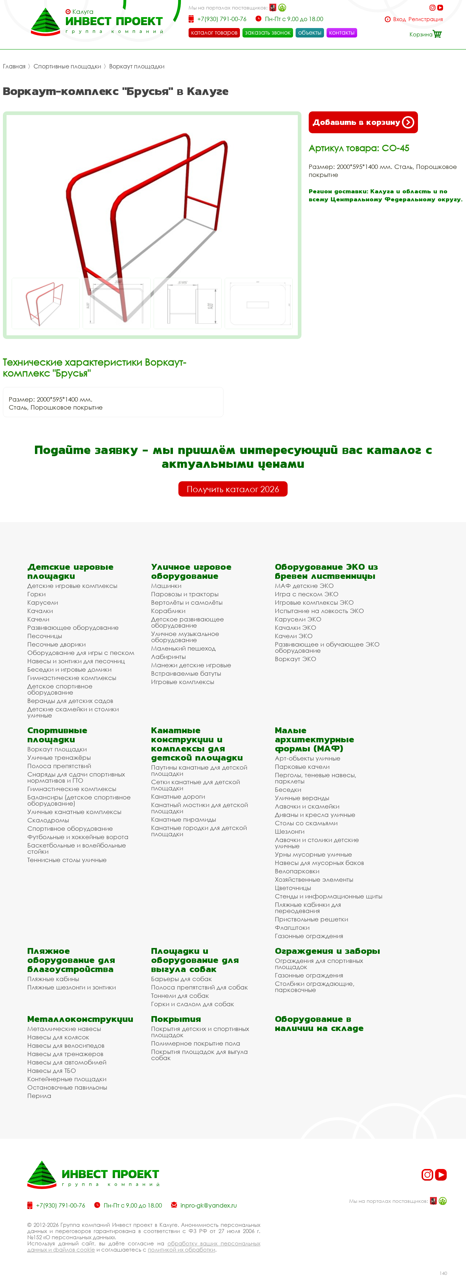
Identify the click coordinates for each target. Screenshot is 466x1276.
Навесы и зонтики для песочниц (76, 661)
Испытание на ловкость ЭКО (319, 611)
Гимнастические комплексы (71, 678)
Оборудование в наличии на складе (319, 1023)
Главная (14, 66)
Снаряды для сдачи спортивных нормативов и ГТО (76, 777)
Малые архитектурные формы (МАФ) (314, 739)
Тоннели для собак (180, 995)
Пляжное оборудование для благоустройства (71, 959)
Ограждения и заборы (327, 950)
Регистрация (425, 19)
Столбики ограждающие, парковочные (315, 986)
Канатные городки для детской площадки (199, 831)
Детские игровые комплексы (72, 585)
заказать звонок (268, 32)
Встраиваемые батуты (186, 673)
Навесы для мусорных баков (319, 863)
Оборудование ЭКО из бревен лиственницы (326, 571)
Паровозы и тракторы (184, 594)
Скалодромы (48, 820)
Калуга (83, 11)
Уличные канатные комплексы (74, 812)
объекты (309, 32)
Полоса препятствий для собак (199, 987)
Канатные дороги (178, 796)
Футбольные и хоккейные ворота (78, 837)
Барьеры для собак (181, 979)
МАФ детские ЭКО (304, 585)
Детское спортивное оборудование (59, 689)
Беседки (288, 789)
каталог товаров (214, 32)
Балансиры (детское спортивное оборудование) (79, 800)
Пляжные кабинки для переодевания (308, 907)
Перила (39, 1096)
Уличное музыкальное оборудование (185, 637)
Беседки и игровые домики (69, 669)
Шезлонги (289, 831)
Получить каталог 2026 (233, 489)
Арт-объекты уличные (307, 758)
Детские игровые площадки (70, 571)
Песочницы (44, 636)
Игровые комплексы (182, 682)
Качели (38, 619)
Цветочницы (293, 888)
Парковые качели (302, 766)
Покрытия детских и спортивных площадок (200, 1032)
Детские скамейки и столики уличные (73, 712)
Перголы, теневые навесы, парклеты (315, 778)
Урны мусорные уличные (313, 854)
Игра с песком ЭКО (307, 594)
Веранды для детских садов (70, 701)
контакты (342, 32)
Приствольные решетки (311, 919)
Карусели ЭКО (298, 619)
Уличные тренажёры (59, 757)
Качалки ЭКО (295, 627)
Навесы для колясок (58, 1037)
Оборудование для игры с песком (80, 652)
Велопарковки (297, 871)
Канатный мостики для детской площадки (199, 808)
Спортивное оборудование (70, 828)
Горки (36, 594)
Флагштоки (292, 927)
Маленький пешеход (183, 648)
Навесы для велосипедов (65, 1045)
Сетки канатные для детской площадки (195, 785)
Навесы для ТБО (51, 1070)
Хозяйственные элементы (314, 879)
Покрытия (176, 1018)
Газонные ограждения (309, 936)
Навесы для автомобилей (66, 1062)
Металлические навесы (64, 1029)
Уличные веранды (302, 798)
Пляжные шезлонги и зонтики (71, 987)
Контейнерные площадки (66, 1079)
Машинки (166, 585)
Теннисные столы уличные (67, 860)
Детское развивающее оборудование (187, 622)
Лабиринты (168, 656)
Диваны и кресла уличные (315, 814)
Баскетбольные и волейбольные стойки (76, 848)
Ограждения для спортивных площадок (319, 963)
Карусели (42, 602)
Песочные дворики (56, 644)
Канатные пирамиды (183, 819)
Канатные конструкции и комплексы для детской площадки (197, 744)
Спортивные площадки (67, 66)
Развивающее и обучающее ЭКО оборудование (327, 647)
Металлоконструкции (80, 1018)
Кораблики (168, 611)
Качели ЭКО (294, 636)
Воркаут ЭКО (295, 659)
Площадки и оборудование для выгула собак (195, 959)
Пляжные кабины (53, 979)
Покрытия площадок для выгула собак (199, 1054)
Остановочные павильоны (67, 1087)
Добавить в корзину (356, 122)
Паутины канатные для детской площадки (199, 770)
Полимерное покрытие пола (195, 1043)
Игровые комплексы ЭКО (314, 602)
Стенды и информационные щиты (328, 896)
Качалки (40, 611)
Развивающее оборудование (73, 627)
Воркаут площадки (137, 66)
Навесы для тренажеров (65, 1054)
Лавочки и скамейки (307, 806)
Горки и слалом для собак (192, 1004)
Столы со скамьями (306, 823)
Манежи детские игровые (191, 665)
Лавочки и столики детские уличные (317, 843)
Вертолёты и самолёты (186, 602)
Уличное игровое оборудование (191, 571)
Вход (399, 19)
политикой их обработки (181, 1249)
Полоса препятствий (59, 766)
